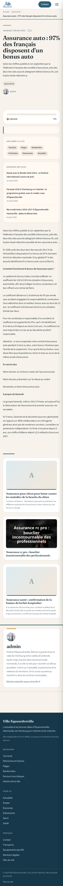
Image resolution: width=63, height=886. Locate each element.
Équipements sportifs (13, 849)
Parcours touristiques (13, 776)
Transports (8, 844)
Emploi (6, 803)
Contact (45, 4)
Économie (8, 808)
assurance (9, 83)
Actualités (42, 153)
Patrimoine (13, 153)
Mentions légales (11, 855)
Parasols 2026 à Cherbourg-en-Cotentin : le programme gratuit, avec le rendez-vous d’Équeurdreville (27, 193)
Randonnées (37, 147)
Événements (28, 153)
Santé (6, 823)
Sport (5, 818)
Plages (24, 147)
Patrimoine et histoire (13, 761)
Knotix (9, 876)
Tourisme (12, 147)
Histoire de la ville (11, 781)
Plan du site (8, 860)
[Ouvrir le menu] (57, 4)
